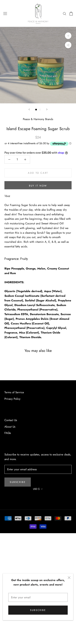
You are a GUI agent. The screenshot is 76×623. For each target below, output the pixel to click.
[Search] (64, 13)
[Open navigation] (5, 13)
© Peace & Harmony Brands (38, 497)
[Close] (69, 577)
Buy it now (38, 185)
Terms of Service (14, 392)
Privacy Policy (12, 399)
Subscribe (38, 610)
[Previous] (29, 109)
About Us (9, 427)
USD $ (36, 489)
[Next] (46, 109)
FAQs (7, 433)
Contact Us (10, 420)
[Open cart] (71, 13)
